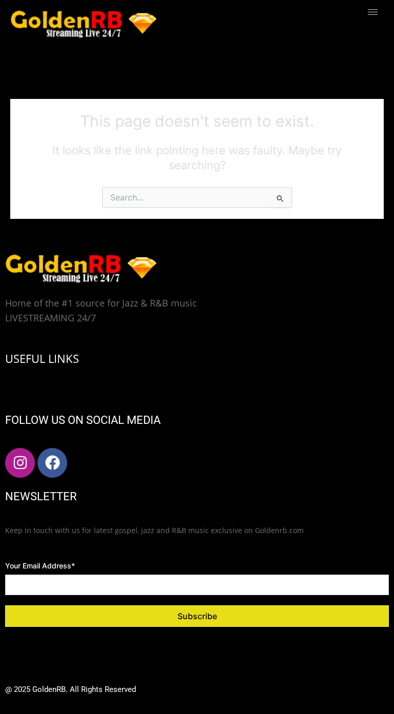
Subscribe (197, 616)
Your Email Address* (40, 565)
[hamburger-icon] (373, 12)
